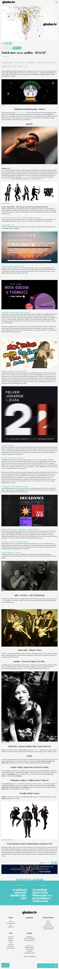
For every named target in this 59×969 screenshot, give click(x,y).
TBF (2, 600)
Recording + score (48, 927)
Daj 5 (10, 925)
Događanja (29, 918)
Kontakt (29, 933)
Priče (10, 942)
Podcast (48, 923)
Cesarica (10, 927)
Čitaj (10, 933)
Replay (48, 921)
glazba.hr (6, 56)
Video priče (48, 925)
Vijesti (11, 918)
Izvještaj (10, 938)
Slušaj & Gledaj (48, 918)
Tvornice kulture (26, 177)
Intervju (10, 937)
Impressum (30, 936)
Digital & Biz (10, 946)
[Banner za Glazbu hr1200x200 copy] (29, 869)
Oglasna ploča (11, 923)
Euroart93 (32, 956)
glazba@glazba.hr (29, 953)
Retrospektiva (11, 948)
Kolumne (10, 944)
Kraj (30, 178)
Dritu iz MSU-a (5, 178)
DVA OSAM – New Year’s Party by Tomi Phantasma (14, 542)
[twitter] (10, 43)
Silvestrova (36, 750)
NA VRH (5, 965)
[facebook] (6, 43)
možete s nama (20, 112)
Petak (41, 178)
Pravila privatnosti (29, 938)
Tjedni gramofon (48, 928)
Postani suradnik (29, 940)
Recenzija (11, 940)
